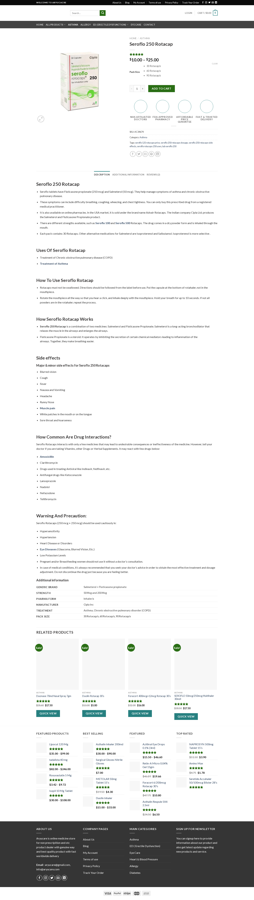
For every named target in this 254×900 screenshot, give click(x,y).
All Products (54, 24)
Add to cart (161, 88)
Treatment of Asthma (54, 263)
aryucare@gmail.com (57, 864)
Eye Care (136, 24)
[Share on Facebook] (133, 154)
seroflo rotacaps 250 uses (149, 146)
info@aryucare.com (47, 869)
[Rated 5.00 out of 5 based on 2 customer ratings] (174, 54)
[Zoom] (40, 119)
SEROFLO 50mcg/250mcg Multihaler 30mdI (194, 697)
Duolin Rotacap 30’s (93, 696)
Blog (127, 2)
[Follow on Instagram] (206, 2)
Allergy (86, 24)
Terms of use (155, 2)
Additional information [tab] (128, 174)
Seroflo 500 (122, 223)
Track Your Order (190, 2)
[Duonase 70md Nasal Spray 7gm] (57, 664)
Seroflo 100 (102, 223)
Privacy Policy (171, 2)
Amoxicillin (47, 456)
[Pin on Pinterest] (151, 154)
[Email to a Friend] (145, 154)
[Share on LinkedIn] (158, 154)
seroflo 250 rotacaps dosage (174, 142)
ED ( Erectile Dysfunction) (109, 24)
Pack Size (135, 72)
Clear (215, 63)
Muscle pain (47, 408)
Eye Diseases (48, 549)
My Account (139, 2)
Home (39, 24)
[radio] (182, 66)
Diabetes (135, 872)
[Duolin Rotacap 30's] (103, 664)
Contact (149, 24)
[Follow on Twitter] (209, 2)
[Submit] (103, 13)
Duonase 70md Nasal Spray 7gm (53, 696)
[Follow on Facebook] (203, 2)
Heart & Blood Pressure (144, 859)
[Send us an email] (213, 2)
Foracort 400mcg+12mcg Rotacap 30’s (149, 696)
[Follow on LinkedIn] (216, 2)
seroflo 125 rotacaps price (147, 142)
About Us (116, 2)
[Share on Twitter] (139, 154)
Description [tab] (102, 174)
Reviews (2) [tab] (153, 174)
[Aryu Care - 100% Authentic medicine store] (50, 13)
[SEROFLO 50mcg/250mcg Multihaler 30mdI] (195, 664)
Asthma (73, 24)
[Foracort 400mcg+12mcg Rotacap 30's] (149, 664)
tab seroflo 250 (169, 146)
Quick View (48, 713)
